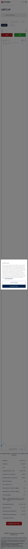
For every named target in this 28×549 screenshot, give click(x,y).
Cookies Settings (14, 282)
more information (9, 278)
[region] (14, 274)
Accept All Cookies (14, 286)
